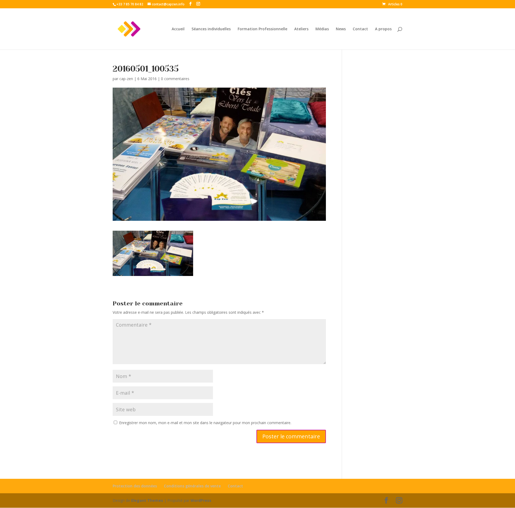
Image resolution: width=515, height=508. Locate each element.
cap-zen (126, 78)
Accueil (178, 29)
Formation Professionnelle (262, 29)
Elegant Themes (147, 500)
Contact (360, 29)
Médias (322, 29)
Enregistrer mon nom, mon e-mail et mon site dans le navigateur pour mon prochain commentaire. (205, 422)
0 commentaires (175, 78)
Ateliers (301, 29)
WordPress (200, 500)
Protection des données (135, 485)
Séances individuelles (211, 29)
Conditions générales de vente (192, 485)
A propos (383, 29)
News (341, 29)
